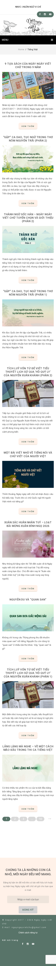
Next (50, 819)
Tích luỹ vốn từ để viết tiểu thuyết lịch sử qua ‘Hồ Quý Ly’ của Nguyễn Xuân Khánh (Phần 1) (28, 673)
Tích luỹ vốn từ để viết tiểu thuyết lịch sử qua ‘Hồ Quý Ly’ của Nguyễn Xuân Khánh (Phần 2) (28, 372)
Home (21, 49)
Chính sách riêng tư (28, 932)
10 (40, 818)
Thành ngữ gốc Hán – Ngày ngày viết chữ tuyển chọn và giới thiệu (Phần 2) (28, 218)
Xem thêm (28, 126)
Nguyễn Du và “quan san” (28, 599)
